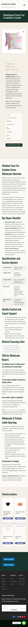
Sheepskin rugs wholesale (12, 347)
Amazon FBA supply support (13, 351)
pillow (15, 69)
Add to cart (8, 518)
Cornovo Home (8, 4)
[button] (23, 31)
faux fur (10, 69)
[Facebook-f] (14, 617)
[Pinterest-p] (24, 617)
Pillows (13, 66)
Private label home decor (12, 349)
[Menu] (24, 5)
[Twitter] (16, 617)
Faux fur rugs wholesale (11, 345)
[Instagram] (20, 617)
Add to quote (8, 559)
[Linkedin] (18, 617)
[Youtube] (22, 617)
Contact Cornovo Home (12, 410)
